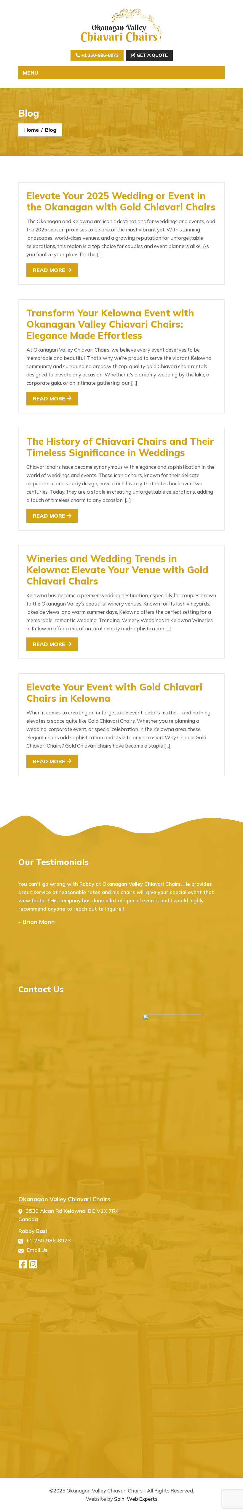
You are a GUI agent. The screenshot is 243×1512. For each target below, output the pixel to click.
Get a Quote (151, 55)
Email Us (37, 1250)
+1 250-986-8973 (99, 55)
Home (31, 130)
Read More (50, 270)
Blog (50, 130)
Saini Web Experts (135, 1499)
